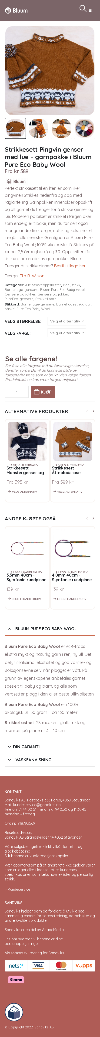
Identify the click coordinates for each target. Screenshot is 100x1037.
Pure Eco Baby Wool (33, 309)
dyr (88, 304)
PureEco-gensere (19, 299)
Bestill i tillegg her (69, 266)
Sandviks (12, 911)
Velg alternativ (25, 465)
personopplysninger (22, 943)
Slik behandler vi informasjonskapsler (36, 855)
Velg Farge (17, 333)
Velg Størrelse (22, 321)
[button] (90, 10)
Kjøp (46, 392)
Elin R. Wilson (32, 276)
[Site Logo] (16, 10)
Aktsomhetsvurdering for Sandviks (34, 953)
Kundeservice (19, 889)
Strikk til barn (46, 299)
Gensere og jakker (20, 294)
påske (10, 309)
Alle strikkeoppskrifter (43, 285)
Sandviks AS (44, 1027)
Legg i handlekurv (27, 572)
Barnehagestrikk (69, 304)
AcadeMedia (53, 929)
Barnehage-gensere (21, 289)
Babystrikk (71, 285)
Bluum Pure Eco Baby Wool (62, 289)
